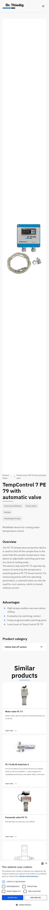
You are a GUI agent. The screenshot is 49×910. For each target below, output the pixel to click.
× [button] (46, 863)
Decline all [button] (35, 897)
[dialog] (24, 885)
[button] (43, 6)
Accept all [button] (13, 897)
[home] (13, 6)
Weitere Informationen (28, 876)
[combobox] (42, 863)
